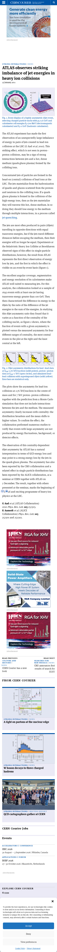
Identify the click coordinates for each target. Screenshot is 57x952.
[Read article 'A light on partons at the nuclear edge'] (28, 703)
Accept (28, 925)
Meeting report (38, 811)
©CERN (5, 893)
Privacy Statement (33, 948)
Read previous (10, 658)
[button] (52, 901)
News (30, 64)
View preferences (29, 942)
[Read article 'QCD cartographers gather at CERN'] (28, 795)
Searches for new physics (41, 662)
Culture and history (9, 662)
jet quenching (9, 217)
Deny (28, 934)
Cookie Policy (20, 948)
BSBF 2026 (7, 860)
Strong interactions (14, 64)
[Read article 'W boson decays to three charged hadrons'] (28, 749)
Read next (49, 658)
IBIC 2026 (7, 849)
